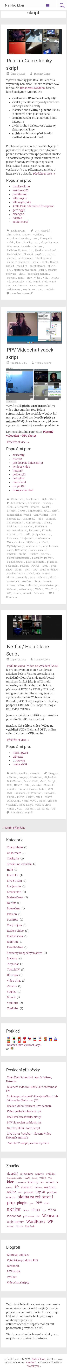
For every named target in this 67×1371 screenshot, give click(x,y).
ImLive (11, 534)
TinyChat (13, 964)
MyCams (31, 542)
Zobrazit (42, 577)
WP (40, 289)
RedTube (13, 941)
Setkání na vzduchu (19, 864)
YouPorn (12, 1002)
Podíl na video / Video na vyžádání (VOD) (32, 665)
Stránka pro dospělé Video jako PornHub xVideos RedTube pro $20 (32, 1098)
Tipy (29, 277)
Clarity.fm (13, 858)
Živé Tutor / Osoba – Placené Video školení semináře (28, 1135)
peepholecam (37, 266)
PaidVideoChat (15, 561)
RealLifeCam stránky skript (24, 1117)
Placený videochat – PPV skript (29, 433)
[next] (56, 385)
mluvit (27, 593)
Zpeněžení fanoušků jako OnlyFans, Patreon (29, 1079)
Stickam (12, 958)
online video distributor (32, 789)
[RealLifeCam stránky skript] (34, 53)
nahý (10, 550)
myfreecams (33, 546)
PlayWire (49, 793)
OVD (9, 793)
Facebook (13, 1265)
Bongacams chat (23, 490)
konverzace (13, 518)
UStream (12, 975)
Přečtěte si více (44, 173)
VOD (19, 808)
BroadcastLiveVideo (32, 87)
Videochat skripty (18, 1282)
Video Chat (14, 980)
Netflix (23, 773)
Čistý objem (14, 925)
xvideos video (21, 466)
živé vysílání (14, 254)
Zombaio (49, 289)
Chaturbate (17, 499)
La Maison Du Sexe (31, 246)
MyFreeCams (49, 499)
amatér (26, 234)
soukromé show (49, 569)
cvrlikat (11, 1277)
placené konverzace (18, 557)
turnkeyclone (21, 186)
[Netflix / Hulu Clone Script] (34, 639)
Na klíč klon (14, 5)
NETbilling (21, 550)
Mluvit (11, 997)
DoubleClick (31, 781)
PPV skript (13, 1271)
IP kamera (13, 246)
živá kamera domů (45, 250)
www (32, 285)
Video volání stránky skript (24, 1111)
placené (11, 258)
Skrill (22, 273)
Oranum (33, 554)
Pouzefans (13, 908)
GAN (42, 781)
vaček (10, 242)
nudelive (43, 550)
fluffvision (41, 526)
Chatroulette (15, 847)
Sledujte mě (33, 281)
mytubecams (50, 546)
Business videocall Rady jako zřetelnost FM (31, 1088)
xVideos (12, 986)
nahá (32, 550)
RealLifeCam (18, 230)
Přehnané (20, 793)
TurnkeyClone (42, 73)
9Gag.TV (53, 773)
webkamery (13, 289)
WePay (39, 589)
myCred (39, 254)
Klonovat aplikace (18, 1254)
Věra (53, 514)
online (50, 254)
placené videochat (42, 557)
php (11, 1202)
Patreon (12, 914)
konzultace (21, 1183)
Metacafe (49, 785)
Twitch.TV (13, 969)
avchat (45, 506)
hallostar (34, 530)
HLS (9, 785)
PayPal (35, 262)
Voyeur (55, 277)
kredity (28, 242)
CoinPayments (15, 522)
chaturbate (29, 518)
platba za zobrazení (18, 262)
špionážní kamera (38, 273)
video (37, 277)
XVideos (10, 1227)
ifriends (46, 530)
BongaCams (35, 510)
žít (30, 250)
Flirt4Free (27, 526)
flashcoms (13, 526)
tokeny (11, 585)
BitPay (21, 510)
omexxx (11, 554)
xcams (17, 593)
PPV (9, 269)
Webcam (43, 285)
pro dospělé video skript (28, 462)
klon (18, 242)
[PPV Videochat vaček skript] (34, 342)
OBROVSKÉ (13, 800)
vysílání (37, 234)
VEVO (33, 800)
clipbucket (50, 777)
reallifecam (20, 194)
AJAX (10, 506)
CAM (34, 238)
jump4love (38, 534)
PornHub (12, 919)
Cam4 (55, 510)
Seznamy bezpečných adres (24, 952)
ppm (27, 569)
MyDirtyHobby (15, 546)
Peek (44, 262)
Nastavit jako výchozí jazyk (24, 1045)
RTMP (20, 796)
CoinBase (51, 518)
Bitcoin (11, 510)
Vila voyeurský (22, 202)
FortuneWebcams (17, 530)
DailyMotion (14, 781)
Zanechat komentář (22, 293)
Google (52, 781)
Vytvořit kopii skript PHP (22, 1260)
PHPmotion (34, 793)
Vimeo (10, 808)
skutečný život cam (25, 269)
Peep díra (21, 266)
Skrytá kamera (49, 242)
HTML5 (18, 785)
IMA (27, 785)
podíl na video (43, 804)
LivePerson (14, 891)
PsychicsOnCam (16, 573)
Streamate (13, 581)
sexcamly (18, 455)
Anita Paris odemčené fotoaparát (33, 206)
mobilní (11, 789)
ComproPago (33, 522)
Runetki (46, 573)
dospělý (45, 230)
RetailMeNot (15, 947)
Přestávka (35, 777)
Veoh (25, 800)
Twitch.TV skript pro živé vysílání (28, 1143)
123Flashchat (18, 503)
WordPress (29, 289)
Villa (45, 277)
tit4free (17, 458)
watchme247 (20, 190)
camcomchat (14, 514)
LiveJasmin (32, 499)
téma (21, 277)
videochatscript (49, 585)
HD (36, 242)
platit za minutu (35, 561)
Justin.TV (12, 875)
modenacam (43, 538)
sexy (32, 577)
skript (42, 269)
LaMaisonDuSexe (17, 250)
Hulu (14, 773)
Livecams (12, 538)
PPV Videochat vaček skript (24, 1122)
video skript (26, 804)
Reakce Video (15, 930)
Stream (11, 277)
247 (37, 230)
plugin (51, 266)
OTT (50, 789)
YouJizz (11, 991)
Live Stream (14, 880)
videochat (31, 585)
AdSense (11, 777)
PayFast (24, 565)
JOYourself (24, 534)
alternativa (13, 234)
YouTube (34, 773)
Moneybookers (15, 542)
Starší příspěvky (13, 827)
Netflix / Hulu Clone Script (23, 1128)
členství (28, 254)
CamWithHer (41, 514)
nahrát (48, 796)
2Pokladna (34, 503)
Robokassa (34, 573)
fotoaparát (46, 238)
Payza (45, 565)
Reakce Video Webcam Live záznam (29, 1105)
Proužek (26, 581)
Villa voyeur (20, 198)
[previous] (10, 385)
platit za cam (25, 258)
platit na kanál (44, 258)
